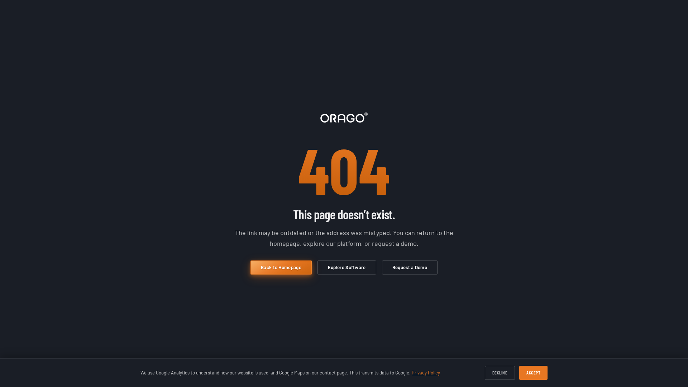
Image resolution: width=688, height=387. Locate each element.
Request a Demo (409, 267)
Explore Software (347, 267)
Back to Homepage (281, 267)
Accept (533, 373)
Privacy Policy (426, 373)
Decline (500, 373)
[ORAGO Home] (344, 118)
